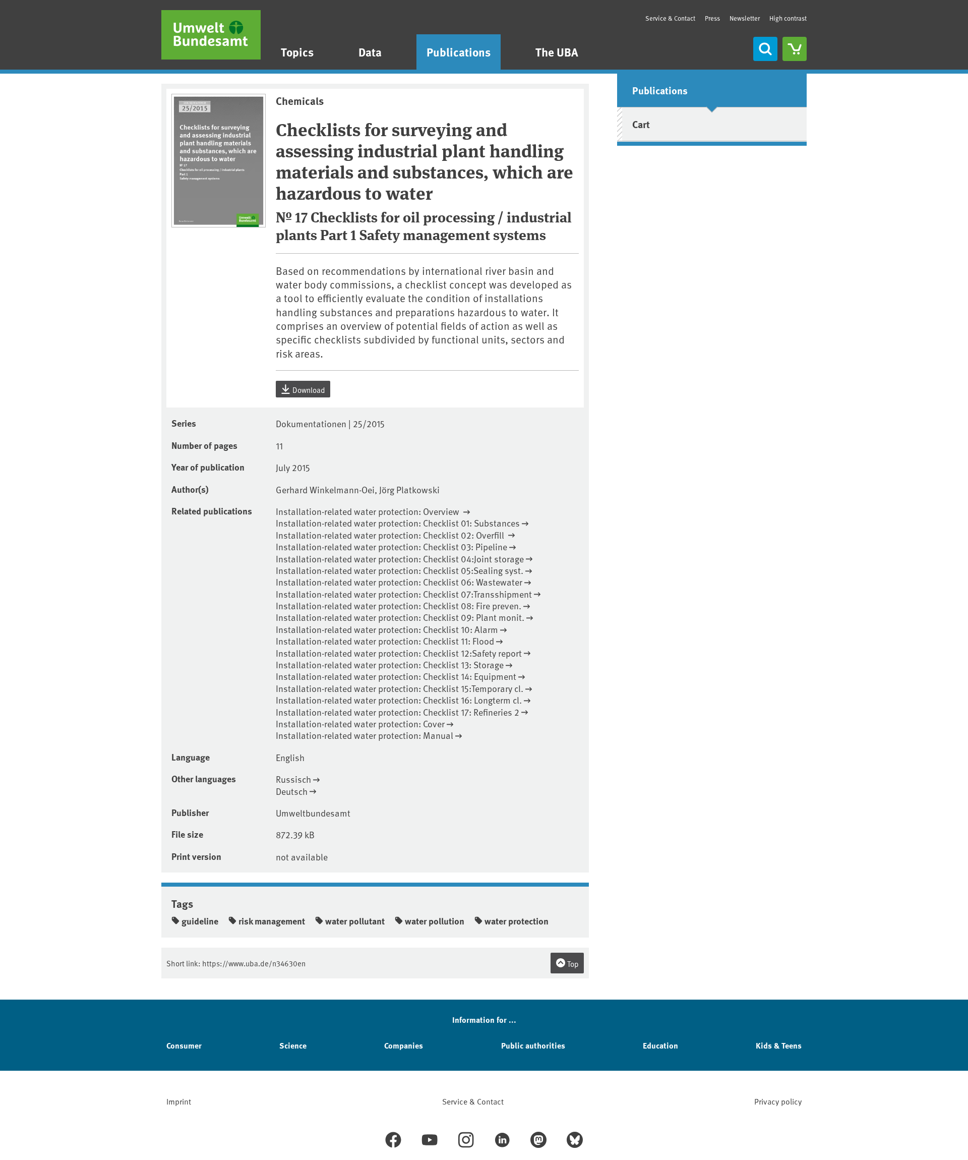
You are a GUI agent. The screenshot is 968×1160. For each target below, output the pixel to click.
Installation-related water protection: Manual (364, 735)
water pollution (434, 920)
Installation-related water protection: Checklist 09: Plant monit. (400, 617)
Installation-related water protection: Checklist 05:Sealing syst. (399, 570)
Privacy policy (778, 1101)
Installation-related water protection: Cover (360, 723)
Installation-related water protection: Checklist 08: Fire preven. (398, 605)
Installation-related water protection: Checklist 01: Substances (398, 523)
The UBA (556, 51)
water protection (517, 920)
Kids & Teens (779, 1045)
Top (572, 963)
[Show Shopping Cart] (794, 49)
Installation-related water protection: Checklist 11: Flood (385, 641)
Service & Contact (670, 18)
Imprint (178, 1101)
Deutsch (292, 791)
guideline (200, 920)
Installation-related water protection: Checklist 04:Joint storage (400, 558)
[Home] (211, 35)
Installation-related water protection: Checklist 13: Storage (390, 664)
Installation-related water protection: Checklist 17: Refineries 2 (397, 712)
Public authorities (533, 1045)
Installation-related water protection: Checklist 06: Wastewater (399, 582)
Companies (403, 1045)
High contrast (788, 18)
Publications (459, 51)
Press (712, 18)
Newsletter (745, 18)
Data (370, 51)
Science (293, 1045)
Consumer (184, 1045)
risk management (271, 920)
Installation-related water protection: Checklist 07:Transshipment (404, 594)
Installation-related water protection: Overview (368, 511)
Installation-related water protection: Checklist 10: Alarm (387, 629)
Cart (641, 124)
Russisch (293, 779)
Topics (297, 51)
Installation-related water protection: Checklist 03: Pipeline (391, 546)
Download (308, 389)
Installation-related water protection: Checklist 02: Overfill (391, 535)
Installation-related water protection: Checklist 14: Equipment (396, 676)
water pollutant (355, 920)
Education (660, 1045)
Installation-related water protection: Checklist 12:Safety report (399, 653)
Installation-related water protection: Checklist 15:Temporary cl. (399, 688)
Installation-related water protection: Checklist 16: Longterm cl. (399, 700)
